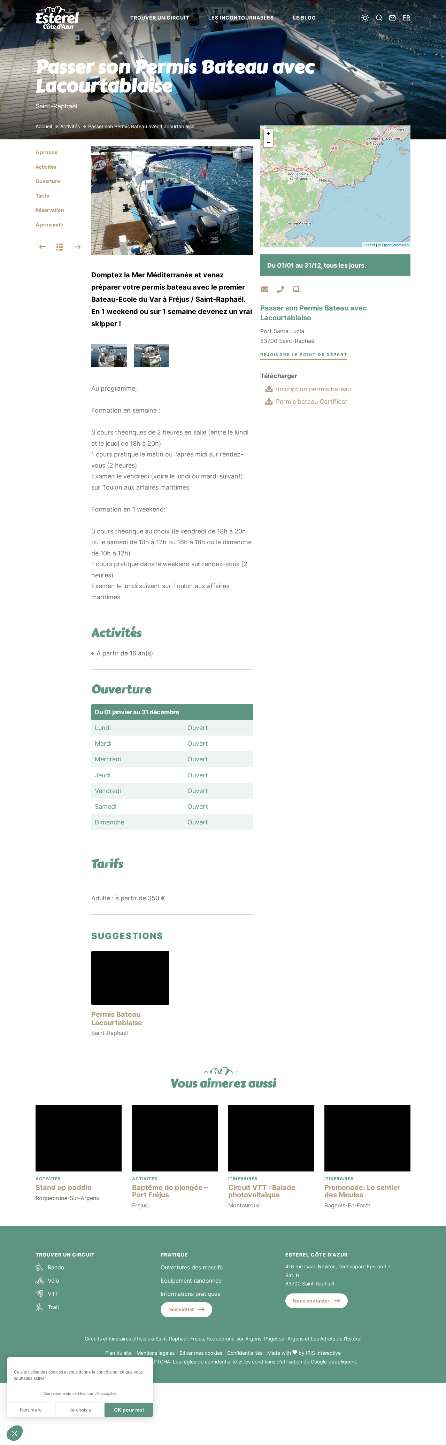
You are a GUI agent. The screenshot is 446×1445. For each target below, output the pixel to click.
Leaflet (369, 244)
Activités (70, 126)
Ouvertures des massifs (192, 1267)
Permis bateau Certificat (311, 401)
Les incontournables (241, 18)
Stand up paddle (64, 1187)
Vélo (53, 1280)
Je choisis (80, 1410)
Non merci (31, 1410)
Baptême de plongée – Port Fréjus (170, 1191)
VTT (53, 1293)
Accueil (44, 126)
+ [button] (268, 133)
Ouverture (48, 181)
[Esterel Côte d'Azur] (63, 17)
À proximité (49, 225)
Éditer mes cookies (200, 1353)
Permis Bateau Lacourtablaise (116, 1018)
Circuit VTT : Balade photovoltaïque (261, 1191)
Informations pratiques (190, 1293)
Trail (53, 1307)
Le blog (304, 18)
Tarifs (42, 196)
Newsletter (181, 1309)
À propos (46, 152)
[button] (14, 1433)
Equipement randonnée (191, 1280)
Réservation (50, 210)
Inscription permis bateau (313, 389)
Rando (56, 1267)
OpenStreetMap (395, 244)
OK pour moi (129, 1410)
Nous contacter (311, 1301)
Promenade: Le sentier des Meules (362, 1191)
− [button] (268, 142)
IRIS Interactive (323, 1353)
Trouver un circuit (159, 18)
